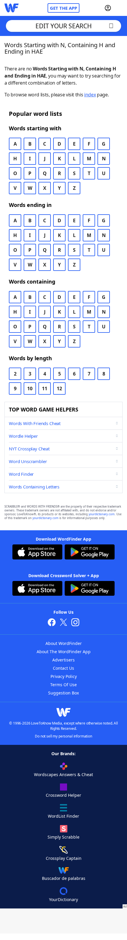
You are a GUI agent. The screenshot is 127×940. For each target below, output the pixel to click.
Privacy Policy (64, 676)
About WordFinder (63, 643)
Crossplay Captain (64, 858)
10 (29, 388)
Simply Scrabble (63, 837)
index (90, 94)
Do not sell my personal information (63, 736)
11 (44, 388)
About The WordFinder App (64, 651)
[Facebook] (51, 623)
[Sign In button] (107, 8)
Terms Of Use (63, 684)
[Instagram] (75, 623)
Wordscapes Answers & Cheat (63, 774)
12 (59, 388)
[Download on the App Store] (37, 552)
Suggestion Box (63, 693)
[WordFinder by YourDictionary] (11, 8)
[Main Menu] (120, 8)
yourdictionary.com (102, 514)
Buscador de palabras (63, 878)
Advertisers (63, 660)
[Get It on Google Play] (90, 552)
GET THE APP (63, 8)
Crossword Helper (63, 795)
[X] (63, 623)
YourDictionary (63, 899)
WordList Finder (63, 816)
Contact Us (63, 668)
